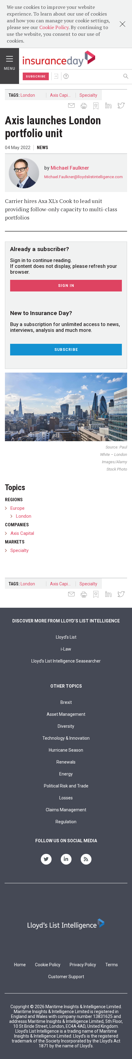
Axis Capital (61, 95)
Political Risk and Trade (66, 785)
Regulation (66, 821)
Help (66, 76)
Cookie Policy (53, 27)
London (28, 95)
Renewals (66, 762)
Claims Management (66, 809)
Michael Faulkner (70, 168)
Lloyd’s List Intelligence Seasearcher (66, 661)
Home (20, 964)
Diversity (66, 726)
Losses (66, 797)
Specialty (88, 95)
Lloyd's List (66, 637)
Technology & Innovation (66, 738)
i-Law (66, 649)
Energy (66, 774)
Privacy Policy (83, 964)
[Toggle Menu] (9, 57)
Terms (111, 964)
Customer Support (66, 976)
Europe (17, 508)
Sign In (56, 76)
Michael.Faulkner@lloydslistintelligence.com (83, 177)
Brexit (66, 702)
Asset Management (66, 714)
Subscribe (36, 76)
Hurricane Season (66, 750)
